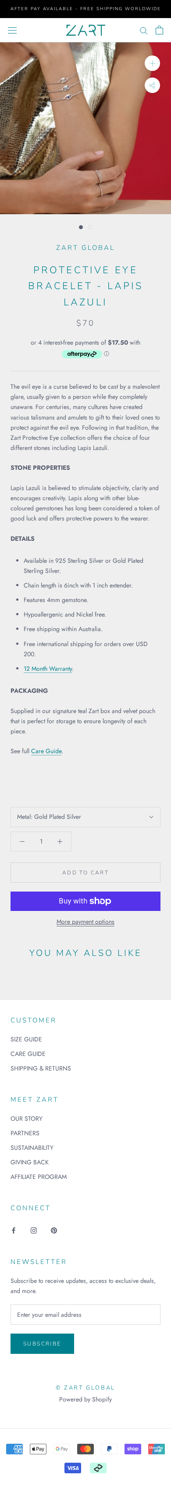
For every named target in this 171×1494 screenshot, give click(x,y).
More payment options (85, 921)
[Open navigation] (12, 29)
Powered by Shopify (85, 1399)
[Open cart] (159, 30)
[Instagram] (34, 1230)
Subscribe (42, 1343)
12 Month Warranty (48, 668)
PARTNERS (25, 1133)
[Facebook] (14, 1230)
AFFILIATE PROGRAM (39, 1176)
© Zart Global (85, 1388)
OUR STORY (27, 1118)
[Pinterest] (54, 1230)
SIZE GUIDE (26, 1039)
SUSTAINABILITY (32, 1147)
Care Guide (46, 751)
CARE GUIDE (28, 1053)
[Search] (144, 30)
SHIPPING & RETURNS (41, 1068)
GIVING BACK (30, 1162)
